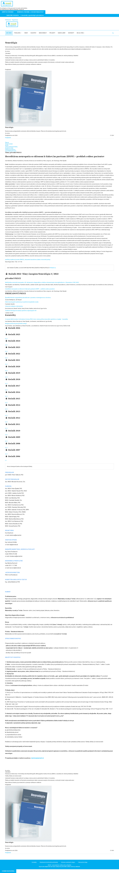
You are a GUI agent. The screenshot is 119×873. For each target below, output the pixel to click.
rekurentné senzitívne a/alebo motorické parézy (37, 259)
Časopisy (33, 33)
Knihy (26, 33)
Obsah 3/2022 (9, 144)
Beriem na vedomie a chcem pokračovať (30, 12)
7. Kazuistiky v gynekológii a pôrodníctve (32, 15)
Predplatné (8, 137)
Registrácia (15, 20)
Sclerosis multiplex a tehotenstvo (14, 306)
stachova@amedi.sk (37, 758)
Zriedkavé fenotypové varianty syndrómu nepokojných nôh (20, 310)
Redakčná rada (9, 148)
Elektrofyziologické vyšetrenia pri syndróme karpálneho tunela (21, 302)
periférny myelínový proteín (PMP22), (15, 259)
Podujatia (17, 33)
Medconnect (43, 33)
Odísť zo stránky (7, 12)
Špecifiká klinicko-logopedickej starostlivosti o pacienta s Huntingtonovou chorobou (28, 297)
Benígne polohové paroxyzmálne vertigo (16, 323)
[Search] (113, 33)
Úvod (9, 33)
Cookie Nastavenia (8, 871)
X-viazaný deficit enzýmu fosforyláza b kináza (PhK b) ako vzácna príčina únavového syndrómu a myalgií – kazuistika (36, 319)
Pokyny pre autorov (10, 149)
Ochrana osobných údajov (68, 862)
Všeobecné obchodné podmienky (49, 862)
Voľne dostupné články (11, 146)
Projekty (52, 33)
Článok (7, 142)
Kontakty (71, 33)
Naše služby (61, 33)
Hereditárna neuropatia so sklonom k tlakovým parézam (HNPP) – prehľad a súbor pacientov (30, 289)
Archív (6, 145)
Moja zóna (80, 33)
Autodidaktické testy (10, 151)
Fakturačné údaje (82, 862)
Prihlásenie (8, 20)
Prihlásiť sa (53, 267)
